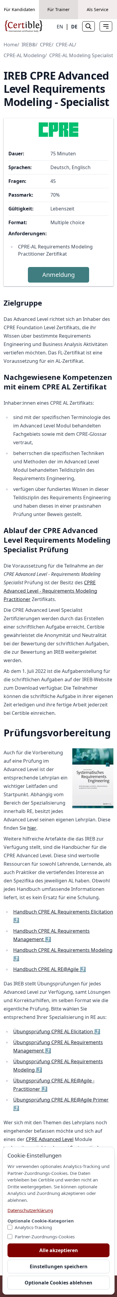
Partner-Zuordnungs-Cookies (45, 1237)
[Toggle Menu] (106, 26)
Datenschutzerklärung (30, 1210)
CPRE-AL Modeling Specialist (81, 55)
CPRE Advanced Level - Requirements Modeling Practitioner (50, 591)
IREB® (29, 44)
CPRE (46, 44)
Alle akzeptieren (58, 1250)
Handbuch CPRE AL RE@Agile (49, 969)
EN (60, 26)
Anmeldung (58, 275)
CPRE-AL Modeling (24, 55)
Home (10, 44)
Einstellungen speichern (59, 1266)
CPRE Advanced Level (50, 1139)
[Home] (23, 26)
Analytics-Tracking (33, 1227)
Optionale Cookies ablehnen (58, 1282)
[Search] (88, 26)
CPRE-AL (65, 44)
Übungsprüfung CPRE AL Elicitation (56, 1031)
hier (31, 828)
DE (74, 26)
